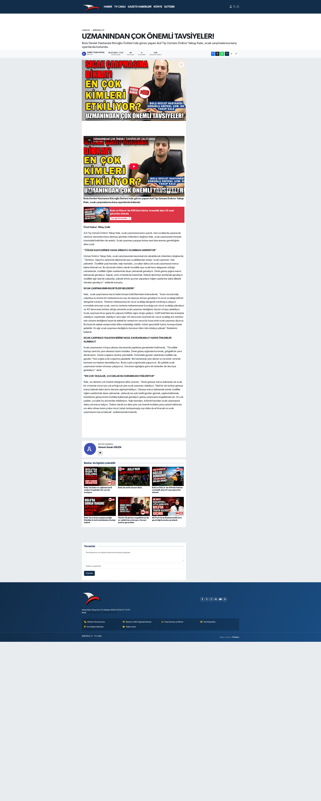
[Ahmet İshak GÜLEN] (90, 449)
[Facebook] (202, 599)
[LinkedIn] (216, 599)
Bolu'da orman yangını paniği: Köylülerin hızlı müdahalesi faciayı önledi (99, 520)
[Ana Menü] (238, 6)
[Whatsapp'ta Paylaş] (222, 54)
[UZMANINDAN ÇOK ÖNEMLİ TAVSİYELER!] (134, 90)
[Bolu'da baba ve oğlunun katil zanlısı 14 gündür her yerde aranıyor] (100, 476)
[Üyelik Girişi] (231, 6)
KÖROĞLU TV (98, 30)
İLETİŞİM (169, 6)
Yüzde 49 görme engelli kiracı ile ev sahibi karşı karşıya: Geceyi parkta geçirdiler (133, 520)
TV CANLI (120, 6)
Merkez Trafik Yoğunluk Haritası (138, 622)
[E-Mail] (100, 453)
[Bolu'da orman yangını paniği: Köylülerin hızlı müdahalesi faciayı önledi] (100, 506)
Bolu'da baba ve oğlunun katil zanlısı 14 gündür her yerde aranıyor (98, 490)
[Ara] (234, 6)
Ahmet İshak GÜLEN (109, 447)
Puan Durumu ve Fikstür (174, 622)
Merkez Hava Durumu (96, 622)
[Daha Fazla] (227, 54)
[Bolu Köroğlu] (91, 7)
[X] (207, 599)
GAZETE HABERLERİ (139, 6)
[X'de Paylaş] (217, 54)
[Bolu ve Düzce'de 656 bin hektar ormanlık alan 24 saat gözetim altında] (168, 476)
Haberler (86, 30)
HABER (108, 6)
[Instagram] (211, 599)
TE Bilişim (235, 637)
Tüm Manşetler (209, 622)
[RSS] (225, 599)
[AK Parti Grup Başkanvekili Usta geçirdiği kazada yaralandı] (168, 506)
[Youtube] (220, 599)
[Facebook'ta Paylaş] (213, 54)
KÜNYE (158, 6)
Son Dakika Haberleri (95, 627)
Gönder (89, 573)
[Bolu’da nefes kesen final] (134, 476)
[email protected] (94, 613)
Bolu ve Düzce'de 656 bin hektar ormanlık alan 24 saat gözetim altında (167, 490)
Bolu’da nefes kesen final (130, 488)
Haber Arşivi (131, 627)
